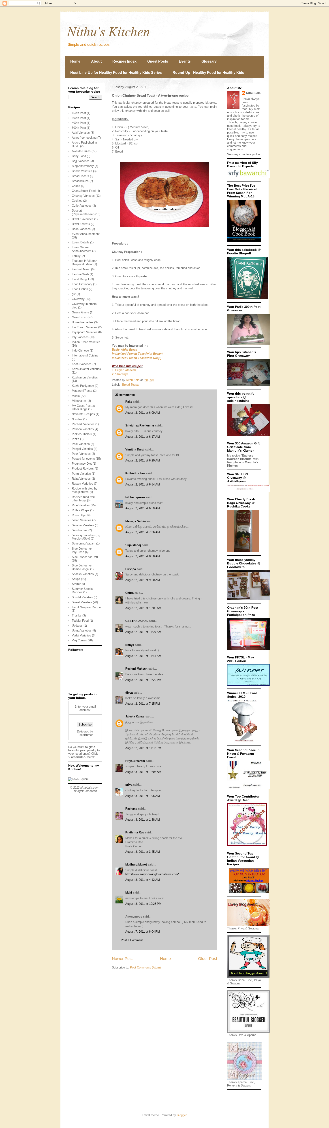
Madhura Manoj (136, 864)
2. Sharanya (120, 374)
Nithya (129, 645)
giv (74, 294)
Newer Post (122, 958)
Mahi (128, 892)
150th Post (79, 113)
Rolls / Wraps (80, 510)
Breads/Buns (80, 181)
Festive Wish (80, 274)
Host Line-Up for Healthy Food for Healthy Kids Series (116, 72)
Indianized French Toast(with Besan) (137, 353)
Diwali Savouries (82, 219)
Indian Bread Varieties (86, 342)
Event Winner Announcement (81, 249)
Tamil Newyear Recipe (86, 607)
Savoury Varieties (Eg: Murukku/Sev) (86, 536)
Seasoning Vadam (83, 543)
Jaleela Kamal (135, 716)
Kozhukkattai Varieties (86, 369)
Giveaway (78, 299)
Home (75, 61)
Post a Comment (132, 940)
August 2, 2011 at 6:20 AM (142, 460)
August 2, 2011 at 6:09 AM (142, 412)
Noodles (77, 419)
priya (128, 784)
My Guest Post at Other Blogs (83, 407)
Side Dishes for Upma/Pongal (82, 567)
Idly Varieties (80, 337)
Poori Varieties (81, 453)
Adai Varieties (81, 132)
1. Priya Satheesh (124, 370)
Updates (77, 625)
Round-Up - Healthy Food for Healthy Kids (208, 72)
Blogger (181, 1115)
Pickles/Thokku (82, 434)
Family (76, 256)
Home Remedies (82, 322)
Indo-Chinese (80, 350)
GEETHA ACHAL (136, 621)
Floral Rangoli (81, 279)
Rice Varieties (81, 505)
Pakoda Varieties (83, 429)
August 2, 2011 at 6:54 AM (142, 484)
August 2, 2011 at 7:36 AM (142, 532)
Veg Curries (79, 640)
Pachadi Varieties (83, 424)
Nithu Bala (253, 93)
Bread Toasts (130, 384)
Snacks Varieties (83, 574)
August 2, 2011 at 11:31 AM (143, 656)
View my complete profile (243, 154)
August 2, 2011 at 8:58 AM (142, 556)
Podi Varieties (81, 444)
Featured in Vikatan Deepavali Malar (84, 262)
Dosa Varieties (81, 229)
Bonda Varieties (82, 171)
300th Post (79, 118)
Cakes (76, 186)
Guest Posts (157, 61)
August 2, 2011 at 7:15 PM (142, 703)
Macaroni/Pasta (82, 390)
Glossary (209, 61)
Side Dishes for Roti (85, 557)
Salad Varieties (81, 520)
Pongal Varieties (82, 448)
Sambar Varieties (83, 525)
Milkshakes (79, 400)
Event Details (80, 242)
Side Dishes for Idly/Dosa (82, 550)
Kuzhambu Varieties (85, 377)
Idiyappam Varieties (84, 332)
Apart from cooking (84, 137)
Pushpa (130, 569)
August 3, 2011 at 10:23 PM (143, 903)
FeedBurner (85, 735)
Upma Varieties (82, 630)
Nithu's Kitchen (108, 31)
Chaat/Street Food (84, 190)
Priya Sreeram (135, 761)
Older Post (207, 958)
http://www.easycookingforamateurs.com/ (152, 874)
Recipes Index (124, 61)
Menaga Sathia (135, 521)
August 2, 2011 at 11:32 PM (143, 748)
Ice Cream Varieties (84, 327)
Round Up (78, 515)
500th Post (79, 127)
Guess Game (80, 312)
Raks (128, 401)
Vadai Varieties (81, 635)
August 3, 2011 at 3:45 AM (142, 851)
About (96, 61)
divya (129, 692)
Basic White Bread (124, 349)
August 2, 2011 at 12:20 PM (143, 680)
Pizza (75, 439)
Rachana (131, 808)
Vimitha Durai (134, 449)
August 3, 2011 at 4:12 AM (142, 879)
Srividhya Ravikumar (139, 425)
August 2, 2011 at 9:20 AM (142, 580)
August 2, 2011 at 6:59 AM (142, 508)
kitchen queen (135, 497)
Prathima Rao (134, 832)
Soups (76, 579)
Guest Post (79, 317)
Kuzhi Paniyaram (83, 385)
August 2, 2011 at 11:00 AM (143, 632)
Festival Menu (81, 269)
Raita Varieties (81, 478)
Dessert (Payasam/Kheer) (83, 212)
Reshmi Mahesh (136, 668)
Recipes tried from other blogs (84, 498)
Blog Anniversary (83, 166)
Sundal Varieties (82, 597)
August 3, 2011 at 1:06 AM (142, 796)
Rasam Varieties (82, 483)
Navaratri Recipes (83, 414)
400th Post (79, 123)
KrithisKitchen (135, 473)
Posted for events (83, 458)
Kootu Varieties (82, 364)
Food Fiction (80, 289)
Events (185, 61)
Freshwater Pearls (81, 757)
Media (76, 396)
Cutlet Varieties (82, 205)
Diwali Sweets (81, 224)
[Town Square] (78, 779)
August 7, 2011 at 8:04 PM (142, 931)
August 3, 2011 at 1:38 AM (142, 819)
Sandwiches (80, 530)
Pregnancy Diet (82, 463)
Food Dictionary (82, 284)
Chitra (129, 593)
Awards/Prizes (81, 151)
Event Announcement (86, 234)
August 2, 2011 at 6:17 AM (142, 436)
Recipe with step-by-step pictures (85, 490)
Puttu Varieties (81, 473)
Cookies (77, 200)
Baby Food (79, 156)
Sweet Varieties (82, 602)
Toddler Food (80, 620)
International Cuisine (85, 355)
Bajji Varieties (81, 161)
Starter (76, 584)
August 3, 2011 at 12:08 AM (143, 772)
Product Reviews (83, 468)
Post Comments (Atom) (145, 967)
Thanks (76, 615)
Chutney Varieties (83, 195)
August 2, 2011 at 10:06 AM (143, 608)
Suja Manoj (133, 545)
